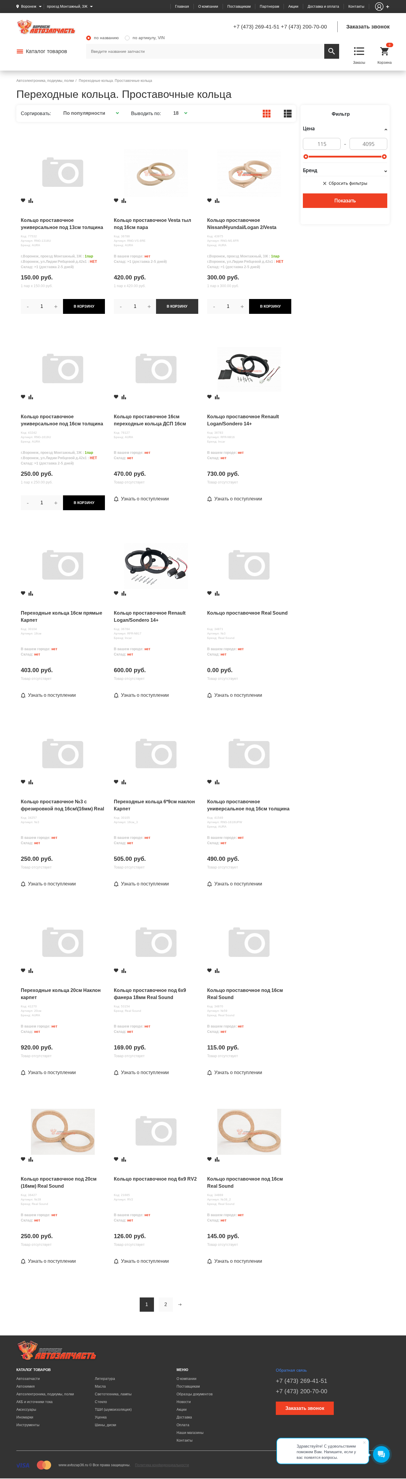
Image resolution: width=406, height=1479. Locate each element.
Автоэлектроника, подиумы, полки (45, 1394)
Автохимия (25, 1386)
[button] (90, 113)
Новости (184, 1402)
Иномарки (24, 1417)
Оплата (183, 1425)
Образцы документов (195, 1394)
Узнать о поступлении (145, 498)
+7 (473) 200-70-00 (304, 27)
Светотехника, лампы (113, 1394)
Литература (105, 1379)
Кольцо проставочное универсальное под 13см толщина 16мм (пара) (62, 224)
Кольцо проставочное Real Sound (247, 613)
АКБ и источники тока (34, 1402)
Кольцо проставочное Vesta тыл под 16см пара (152, 224)
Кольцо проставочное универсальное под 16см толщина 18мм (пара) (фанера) (248, 805)
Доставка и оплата (323, 6)
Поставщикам (239, 6)
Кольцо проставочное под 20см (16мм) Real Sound (59, 1182)
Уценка (101, 1417)
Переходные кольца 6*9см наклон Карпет (154, 805)
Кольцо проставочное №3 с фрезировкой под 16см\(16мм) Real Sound (62, 805)
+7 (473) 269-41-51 (256, 27)
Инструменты (28, 1425)
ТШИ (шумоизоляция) (113, 1410)
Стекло (101, 1402)
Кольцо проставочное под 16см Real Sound (245, 994)
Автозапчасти (28, 1379)
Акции (293, 6)
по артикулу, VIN (149, 37)
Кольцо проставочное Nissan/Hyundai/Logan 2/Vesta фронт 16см (241, 224)
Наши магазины (190, 1433)
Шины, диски (105, 1425)
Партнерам (269, 6)
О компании (208, 6)
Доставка (184, 1417)
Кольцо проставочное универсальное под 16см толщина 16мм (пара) (62, 420)
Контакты (356, 6)
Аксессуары (26, 1410)
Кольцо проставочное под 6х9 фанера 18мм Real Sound (150, 994)
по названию (106, 37)
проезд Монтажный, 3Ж (67, 6)
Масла (100, 1386)
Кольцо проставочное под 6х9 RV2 (155, 1178)
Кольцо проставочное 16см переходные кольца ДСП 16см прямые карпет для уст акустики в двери (154, 420)
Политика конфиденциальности (162, 1465)
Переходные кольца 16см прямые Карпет (61, 616)
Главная (182, 6)
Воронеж (28, 6)
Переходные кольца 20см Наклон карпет (61, 994)
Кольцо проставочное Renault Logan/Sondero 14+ (243, 420)
